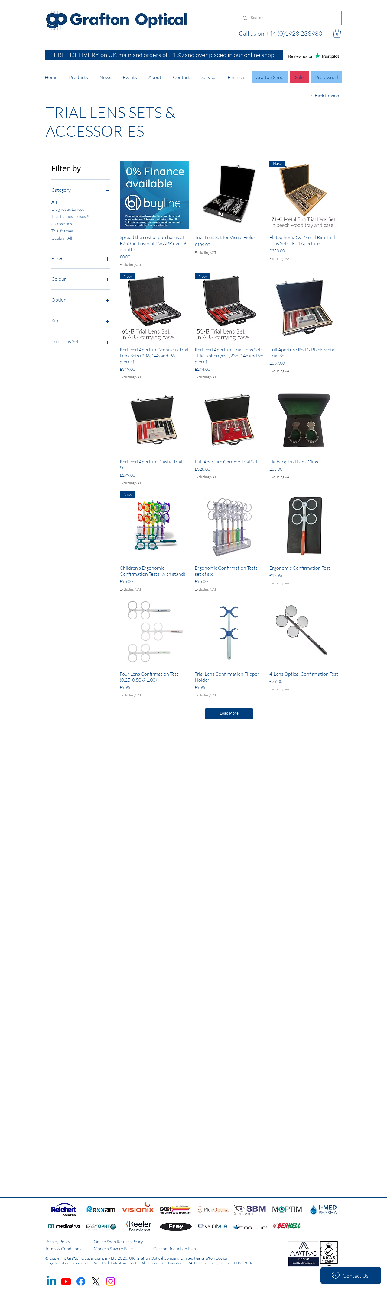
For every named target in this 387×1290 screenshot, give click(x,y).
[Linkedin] (51, 1281)
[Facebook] (81, 1281)
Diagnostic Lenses (67, 209)
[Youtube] (66, 1281)
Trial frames (62, 230)
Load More (229, 713)
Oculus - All (61, 238)
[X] (96, 1281)
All (54, 202)
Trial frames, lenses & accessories (70, 220)
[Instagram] (110, 1281)
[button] (337, 33)
